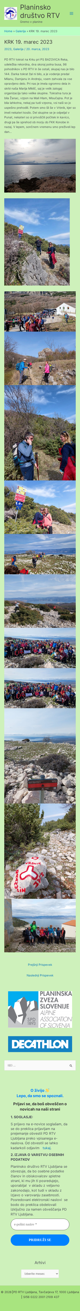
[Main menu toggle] (71, 13)
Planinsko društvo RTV (40, 11)
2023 (8, 49)
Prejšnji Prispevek (40, 964)
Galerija (18, 49)
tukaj (47, 1148)
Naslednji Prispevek (40, 975)
